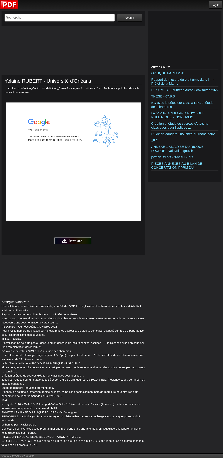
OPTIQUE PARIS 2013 (168, 73)
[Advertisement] (73, 54)
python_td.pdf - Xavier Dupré (172, 157)
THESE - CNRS (163, 96)
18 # (154, 140)
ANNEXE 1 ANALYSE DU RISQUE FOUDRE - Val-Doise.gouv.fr (177, 149)
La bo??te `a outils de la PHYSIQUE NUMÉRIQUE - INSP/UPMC (178, 115)
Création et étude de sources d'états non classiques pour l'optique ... (180, 125)
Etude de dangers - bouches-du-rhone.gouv (183, 134)
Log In (215, 5)
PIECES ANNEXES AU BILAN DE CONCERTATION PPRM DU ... (176, 165)
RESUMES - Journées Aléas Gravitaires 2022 (184, 90)
